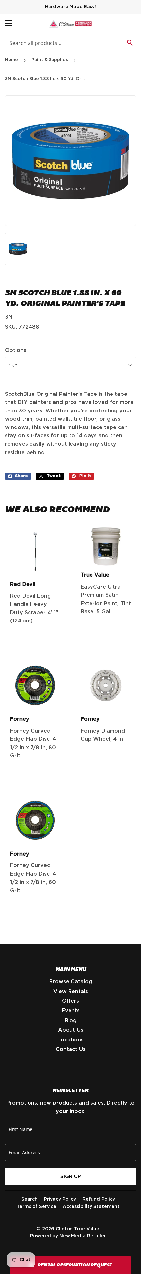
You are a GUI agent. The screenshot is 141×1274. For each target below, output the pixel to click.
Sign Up (70, 1176)
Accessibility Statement (91, 1206)
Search (29, 1199)
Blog (71, 1020)
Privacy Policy (60, 1199)
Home (11, 60)
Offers (70, 1001)
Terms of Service (36, 1206)
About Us (70, 1030)
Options (15, 350)
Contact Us (71, 1049)
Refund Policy (98, 1199)
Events (71, 1010)
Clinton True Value (77, 1229)
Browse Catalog (70, 981)
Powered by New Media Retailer (68, 1236)
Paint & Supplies (49, 60)
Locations (70, 1039)
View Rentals (70, 991)
